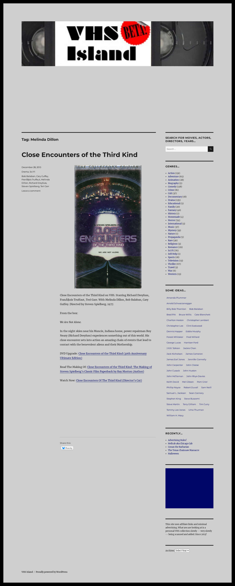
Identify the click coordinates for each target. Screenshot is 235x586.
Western (172, 274)
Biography (173, 183)
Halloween (173, 453)
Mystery (172, 230)
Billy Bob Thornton (176, 309)
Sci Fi (32, 171)
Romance (173, 247)
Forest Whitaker (175, 337)
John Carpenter (175, 365)
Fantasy (172, 210)
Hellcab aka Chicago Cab (180, 443)
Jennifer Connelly (197, 359)
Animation (173, 180)
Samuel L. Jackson (176, 393)
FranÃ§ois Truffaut (31, 179)
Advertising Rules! (177, 440)
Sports (171, 257)
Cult (170, 193)
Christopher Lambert (198, 320)
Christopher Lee (175, 325)
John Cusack (173, 370)
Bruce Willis (185, 314)
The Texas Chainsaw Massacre (183, 450)
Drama (25, 171)
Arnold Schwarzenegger (179, 303)
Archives (169, 550)
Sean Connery (196, 393)
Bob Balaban (28, 176)
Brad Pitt (171, 314)
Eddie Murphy (193, 331)
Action (171, 173)
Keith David (173, 382)
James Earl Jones (176, 359)
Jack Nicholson (174, 353)
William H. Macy (175, 415)
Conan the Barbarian (178, 447)
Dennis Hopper (175, 331)
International (175, 223)
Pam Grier (202, 382)
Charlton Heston (175, 320)
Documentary (175, 196)
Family (171, 206)
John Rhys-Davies (195, 376)
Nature (171, 233)
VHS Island (27, 572)
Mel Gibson (188, 382)
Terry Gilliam (189, 404)
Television (173, 260)
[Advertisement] (117, 108)
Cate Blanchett (202, 314)
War (170, 270)
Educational (174, 203)
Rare (170, 240)
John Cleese (192, 365)
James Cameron (194, 353)
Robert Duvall (191, 387)
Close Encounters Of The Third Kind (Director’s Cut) (109, 380)
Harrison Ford (191, 342)
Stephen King (174, 398)
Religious (172, 243)
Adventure (173, 176)
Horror (171, 220)
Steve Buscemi (192, 398)
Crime (171, 190)
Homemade (174, 217)
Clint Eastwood (194, 325)
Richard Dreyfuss (38, 183)
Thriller (172, 264)
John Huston (189, 370)
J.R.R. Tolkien (173, 348)
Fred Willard (192, 337)
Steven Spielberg (30, 186)
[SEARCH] (210, 149)
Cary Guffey (42, 176)
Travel (171, 267)
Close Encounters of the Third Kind (80, 155)
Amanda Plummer (176, 297)
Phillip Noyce (173, 387)
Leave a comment (31, 190)
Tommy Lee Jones (176, 410)
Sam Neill (206, 387)
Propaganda (174, 237)
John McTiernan (175, 376)
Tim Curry (204, 404)
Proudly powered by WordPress (51, 572)
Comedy (172, 186)
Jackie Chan (189, 348)
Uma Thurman (196, 410)
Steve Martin (173, 404)
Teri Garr (44, 186)
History (172, 213)
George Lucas (174, 342)
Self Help (172, 254)
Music (171, 227)
